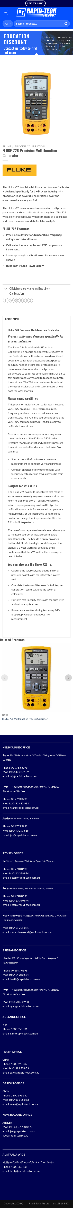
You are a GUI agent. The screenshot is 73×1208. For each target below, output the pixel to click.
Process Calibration (30, 146)
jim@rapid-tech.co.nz (22, 1131)
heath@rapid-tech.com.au (25, 979)
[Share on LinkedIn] (30, 300)
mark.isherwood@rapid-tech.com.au (31, 932)
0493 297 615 (20, 830)
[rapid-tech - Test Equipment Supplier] (36, 13)
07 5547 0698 (19, 970)
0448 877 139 (20, 771)
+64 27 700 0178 (22, 1126)
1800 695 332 (19, 1063)
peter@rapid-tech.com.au (25, 877)
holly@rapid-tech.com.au (25, 1171)
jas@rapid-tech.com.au (23, 835)
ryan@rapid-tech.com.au (24, 807)
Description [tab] (12, 319)
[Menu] (5, 12)
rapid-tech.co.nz (19, 1135)
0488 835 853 (20, 1068)
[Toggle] (6, 289)
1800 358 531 (19, 1029)
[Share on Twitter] (12, 300)
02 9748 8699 (19, 868)
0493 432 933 (20, 803)
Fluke (7, 146)
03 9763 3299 (19, 767)
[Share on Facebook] (5, 300)
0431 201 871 (20, 927)
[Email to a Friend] (18, 300)
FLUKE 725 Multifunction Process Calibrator (25, 718)
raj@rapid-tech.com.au (23, 776)
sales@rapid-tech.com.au (24, 1072)
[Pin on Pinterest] (24, 300)
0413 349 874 (20, 873)
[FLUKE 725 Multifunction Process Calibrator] (36, 677)
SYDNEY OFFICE (13, 853)
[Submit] (66, 23)
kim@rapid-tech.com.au (24, 1033)
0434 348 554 (20, 974)
